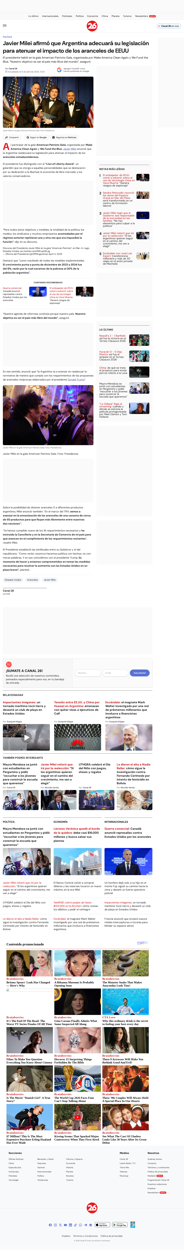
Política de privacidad (158, 1171)
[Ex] (60, 1225)
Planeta (69, 1171)
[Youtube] (65, 1225)
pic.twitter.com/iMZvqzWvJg (35, 251)
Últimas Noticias (16, 1159)
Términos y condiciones (158, 1167)
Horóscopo (14, 1171)
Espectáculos (15, 1167)
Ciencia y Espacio (74, 1159)
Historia (69, 1167)
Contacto (152, 1163)
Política (7, 37)
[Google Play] (120, 1225)
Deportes (41, 1163)
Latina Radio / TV (127, 1163)
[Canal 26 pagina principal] (92, 30)
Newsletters (156, 1192)
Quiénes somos (155, 1159)
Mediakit (155, 1176)
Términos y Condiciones (85, 1236)
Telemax (123, 1171)
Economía (61, 822)
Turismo (69, 1180)
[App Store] (102, 1225)
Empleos (152, 1188)
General (41, 1167)
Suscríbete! (140, 673)
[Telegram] (85, 1225)
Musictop (124, 1176)
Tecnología (14, 1180)
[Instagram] (55, 1225)
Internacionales (116, 822)
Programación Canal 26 (158, 1180)
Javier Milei (69, 149)
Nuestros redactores (157, 1184)
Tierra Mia (124, 1167)
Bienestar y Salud (45, 1159)
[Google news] (90, 1225)
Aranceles (32, 579)
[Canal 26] (92, 1208)
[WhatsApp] (80, 1225)
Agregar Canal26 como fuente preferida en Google (76, 69)
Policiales (13, 1176)
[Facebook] (50, 1225)
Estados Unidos (13, 579)
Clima (11, 1163)
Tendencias (42, 1180)
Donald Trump (76, 379)
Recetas (70, 1176)
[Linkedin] (70, 1225)
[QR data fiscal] (132, 1227)
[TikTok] (75, 1225)
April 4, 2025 (55, 254)
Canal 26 (13, 68)
